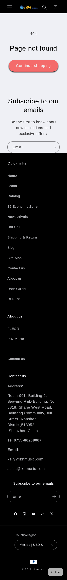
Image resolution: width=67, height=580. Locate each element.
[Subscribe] (54, 147)
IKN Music (15, 339)
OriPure (13, 299)
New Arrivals (17, 217)
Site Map (14, 258)
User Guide (16, 289)
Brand (12, 186)
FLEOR (13, 329)
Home (12, 176)
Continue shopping (33, 66)
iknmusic (39, 569)
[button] (9, 7)
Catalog (13, 196)
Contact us (16, 268)
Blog (11, 247)
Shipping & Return (22, 237)
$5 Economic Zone (22, 206)
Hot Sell (13, 227)
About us (14, 278)
